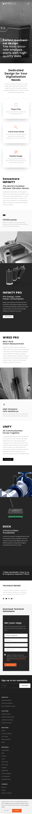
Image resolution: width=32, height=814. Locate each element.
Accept (17, 810)
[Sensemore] (9, 3)
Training (4, 756)
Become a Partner (7, 793)
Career (3, 790)
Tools (3, 759)
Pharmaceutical (6, 739)
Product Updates (6, 773)
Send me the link (10, 664)
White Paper (5, 762)
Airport (3, 730)
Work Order (5, 765)
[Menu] (28, 4)
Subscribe (25, 685)
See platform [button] (8, 316)
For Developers (6, 776)
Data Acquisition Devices (8, 706)
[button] (3, 599)
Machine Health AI (6, 700)
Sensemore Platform (7, 703)
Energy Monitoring (6, 723)
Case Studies (5, 750)
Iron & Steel (5, 736)
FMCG (3, 742)
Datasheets (5, 770)
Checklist (4, 767)
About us (4, 787)
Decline (6, 810)
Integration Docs (6, 779)
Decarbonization (6, 714)
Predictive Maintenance (8, 717)
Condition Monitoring (7, 720)
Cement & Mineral (6, 733)
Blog (3, 753)
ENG (26, 3)
